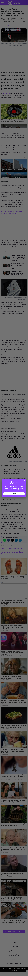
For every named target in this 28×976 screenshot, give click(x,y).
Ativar (14, 493)
